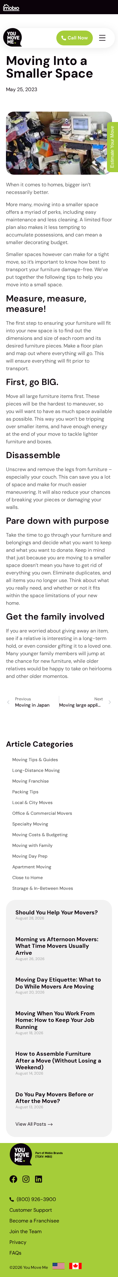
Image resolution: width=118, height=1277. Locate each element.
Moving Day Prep (30, 856)
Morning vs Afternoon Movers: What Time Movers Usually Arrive (56, 946)
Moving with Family (32, 845)
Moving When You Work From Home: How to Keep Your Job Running (55, 1020)
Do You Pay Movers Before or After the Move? (54, 1098)
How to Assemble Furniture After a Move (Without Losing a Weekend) (58, 1060)
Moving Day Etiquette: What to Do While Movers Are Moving (58, 983)
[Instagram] (26, 1179)
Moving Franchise (30, 781)
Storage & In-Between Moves (42, 888)
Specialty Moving (30, 824)
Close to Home (27, 877)
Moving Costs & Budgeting (40, 834)
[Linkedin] (38, 1179)
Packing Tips (25, 792)
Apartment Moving (31, 867)
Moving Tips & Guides (35, 759)
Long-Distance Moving (36, 770)
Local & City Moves (32, 802)
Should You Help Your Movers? (56, 912)
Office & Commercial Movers (42, 813)
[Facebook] (13, 1179)
